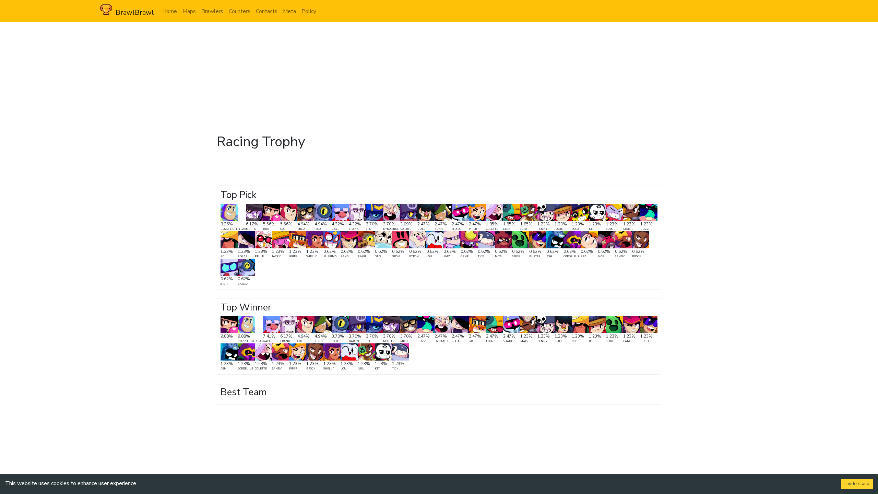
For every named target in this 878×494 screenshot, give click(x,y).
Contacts (266, 11)
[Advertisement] (439, 74)
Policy (308, 11)
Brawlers (212, 11)
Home (169, 11)
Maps (189, 11)
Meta (289, 11)
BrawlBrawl (133, 12)
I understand (856, 484)
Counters (239, 11)
